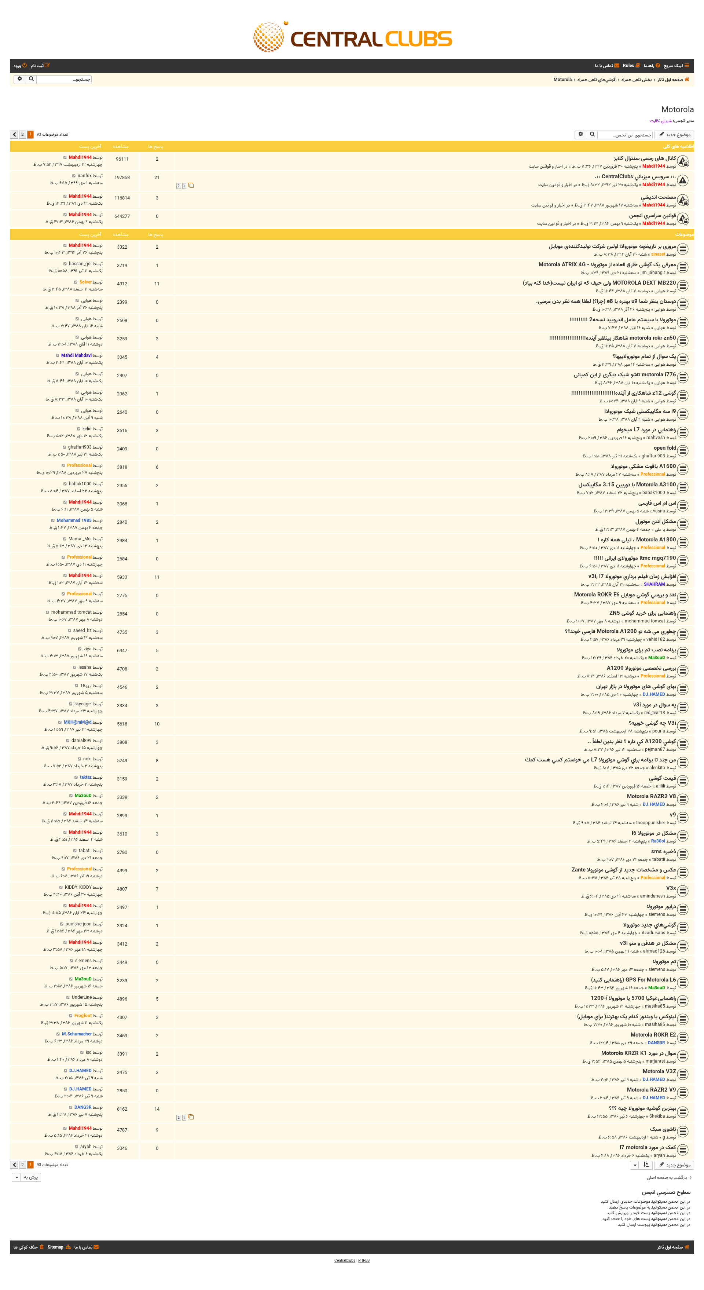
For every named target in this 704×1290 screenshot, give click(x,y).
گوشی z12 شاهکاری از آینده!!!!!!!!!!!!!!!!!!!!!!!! (623, 393)
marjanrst (655, 1061)
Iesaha (85, 667)
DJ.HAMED (654, 694)
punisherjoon (79, 924)
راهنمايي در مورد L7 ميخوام (646, 429)
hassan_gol (80, 263)
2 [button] (22, 134)
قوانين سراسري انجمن (652, 215)
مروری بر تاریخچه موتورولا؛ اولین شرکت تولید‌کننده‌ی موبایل (612, 246)
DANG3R (656, 1042)
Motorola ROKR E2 (653, 1035)
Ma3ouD (656, 657)
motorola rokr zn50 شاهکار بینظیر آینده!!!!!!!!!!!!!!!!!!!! (612, 338)
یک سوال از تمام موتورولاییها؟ (644, 356)
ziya (88, 649)
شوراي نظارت (661, 121)
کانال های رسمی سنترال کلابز (645, 158)
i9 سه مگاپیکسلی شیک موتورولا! (640, 411)
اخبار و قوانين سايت (546, 166)
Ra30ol (658, 841)
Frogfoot (83, 1015)
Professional (653, 474)
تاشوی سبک (663, 1129)
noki (87, 759)
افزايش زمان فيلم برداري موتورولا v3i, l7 (632, 576)
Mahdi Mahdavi (76, 355)
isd (89, 1052)
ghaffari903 (653, 456)
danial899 (82, 740)
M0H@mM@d (78, 722)
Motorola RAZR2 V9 (651, 1090)
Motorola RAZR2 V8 (651, 796)
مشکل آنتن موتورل (655, 521)
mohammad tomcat (645, 621)
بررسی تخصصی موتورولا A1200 (641, 668)
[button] (14, 135)
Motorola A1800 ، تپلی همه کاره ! (637, 540)
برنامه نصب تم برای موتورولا (646, 650)
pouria (658, 731)
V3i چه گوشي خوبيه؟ (652, 723)
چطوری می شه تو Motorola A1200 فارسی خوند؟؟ (620, 631)
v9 (673, 815)
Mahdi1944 (653, 166)
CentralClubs (344, 1261)
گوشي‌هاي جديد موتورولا (649, 925)
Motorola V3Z (659, 1071)
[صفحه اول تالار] (352, 36)
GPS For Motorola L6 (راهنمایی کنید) (633, 980)
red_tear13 (654, 712)
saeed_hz (82, 630)
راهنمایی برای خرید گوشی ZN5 (642, 613)
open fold (665, 448)
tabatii (658, 859)
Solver (86, 282)
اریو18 (86, 685)
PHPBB (364, 1261)
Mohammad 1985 (74, 520)
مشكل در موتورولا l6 (654, 833)
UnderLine (82, 997)
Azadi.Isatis (653, 932)
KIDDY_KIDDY (78, 887)
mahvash (655, 437)
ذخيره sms (663, 851)
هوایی (659, 291)
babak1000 (653, 492)
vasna (659, 511)
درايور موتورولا (661, 906)
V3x (671, 888)
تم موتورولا (664, 961)
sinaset (658, 254)
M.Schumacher (77, 1034)
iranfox (85, 175)
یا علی (660, 529)
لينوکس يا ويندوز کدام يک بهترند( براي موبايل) (626, 1016)
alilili (660, 786)
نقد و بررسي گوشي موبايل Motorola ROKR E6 (625, 595)
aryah (659, 1155)
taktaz (86, 777)
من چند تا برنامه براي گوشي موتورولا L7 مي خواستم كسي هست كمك (600, 760)
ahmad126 (654, 951)
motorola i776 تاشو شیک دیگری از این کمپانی (625, 374)
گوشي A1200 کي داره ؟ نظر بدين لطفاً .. (631, 741)
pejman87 (655, 749)
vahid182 (655, 639)
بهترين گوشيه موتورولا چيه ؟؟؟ (642, 1108)
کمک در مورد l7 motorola (648, 1147)
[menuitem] (652, 66)
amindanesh (652, 896)
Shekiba (657, 1116)
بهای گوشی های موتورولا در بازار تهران (636, 686)
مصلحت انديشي (658, 197)
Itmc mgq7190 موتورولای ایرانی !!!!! (635, 558)
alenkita (657, 767)
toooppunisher (650, 822)
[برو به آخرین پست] (65, 157)
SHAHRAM (654, 584)
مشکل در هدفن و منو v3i (648, 943)
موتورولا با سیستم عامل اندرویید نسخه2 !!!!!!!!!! (622, 319)
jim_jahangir (653, 272)
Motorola (677, 110)
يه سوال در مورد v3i (654, 705)
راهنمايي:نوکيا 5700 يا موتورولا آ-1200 (633, 998)
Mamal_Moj (80, 539)
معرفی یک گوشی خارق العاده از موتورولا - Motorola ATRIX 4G (607, 264)
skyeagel (83, 704)
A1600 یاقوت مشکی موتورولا (643, 466)
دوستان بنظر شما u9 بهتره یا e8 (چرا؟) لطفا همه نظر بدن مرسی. (606, 301)
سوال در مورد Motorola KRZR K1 (638, 1053)
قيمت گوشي (662, 778)
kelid (87, 428)
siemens (657, 914)
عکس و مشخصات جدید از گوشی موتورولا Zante (624, 870)
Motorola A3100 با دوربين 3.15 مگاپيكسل (627, 484)
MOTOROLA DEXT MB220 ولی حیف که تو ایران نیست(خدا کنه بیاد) (599, 283)
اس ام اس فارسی (657, 503)
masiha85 (655, 1006)
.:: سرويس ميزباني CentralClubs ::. (635, 176)
